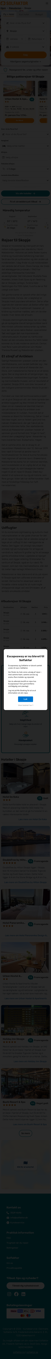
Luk (25, 699)
